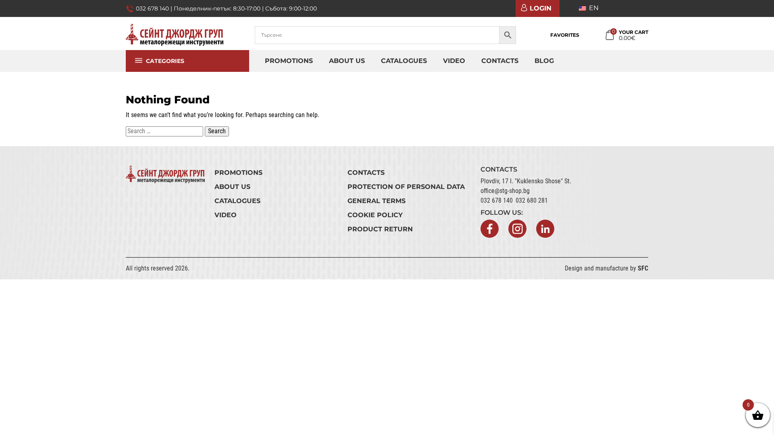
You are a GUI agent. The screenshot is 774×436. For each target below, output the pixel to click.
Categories (165, 64)
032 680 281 (532, 200)
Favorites (564, 35)
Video (454, 61)
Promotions (289, 61)
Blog (544, 61)
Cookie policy (375, 215)
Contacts (499, 61)
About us (347, 61)
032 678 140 (497, 200)
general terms (376, 201)
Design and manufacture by (606, 268)
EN (593, 8)
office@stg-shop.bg (505, 191)
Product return (380, 229)
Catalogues (404, 61)
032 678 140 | (155, 8)
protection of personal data (406, 187)
